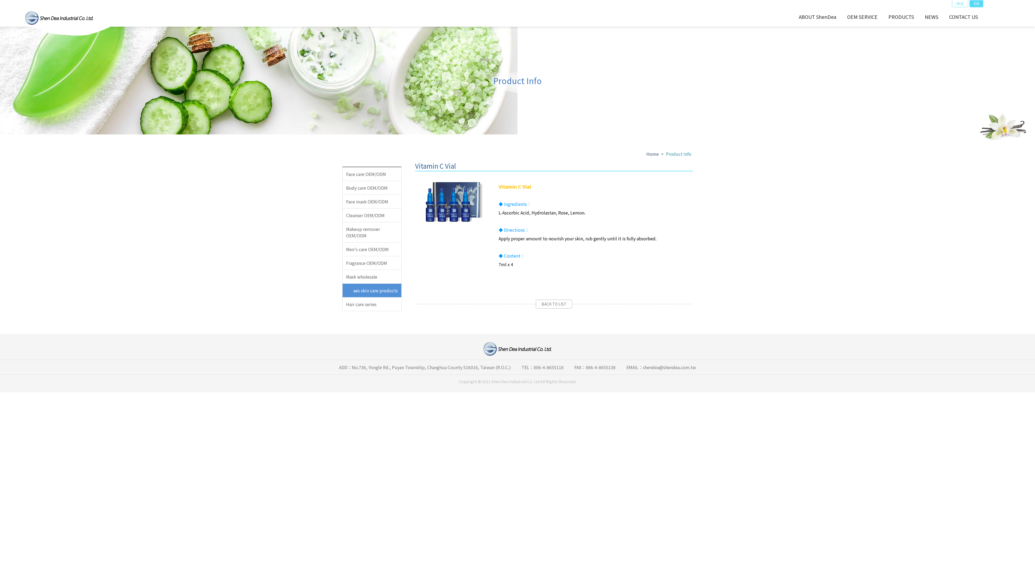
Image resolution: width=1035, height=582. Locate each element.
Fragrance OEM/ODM (366, 263)
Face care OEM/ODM (366, 174)
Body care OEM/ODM (367, 188)
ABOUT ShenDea (817, 16)
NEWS (931, 16)
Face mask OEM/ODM (367, 201)
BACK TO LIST (554, 304)
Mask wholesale (361, 276)
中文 (960, 3)
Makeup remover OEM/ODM (363, 232)
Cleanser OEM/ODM (365, 215)
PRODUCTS (901, 16)
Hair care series (361, 304)
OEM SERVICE (862, 16)
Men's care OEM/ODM (367, 249)
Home (652, 154)
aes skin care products (375, 290)
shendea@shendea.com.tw (669, 367)
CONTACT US (963, 16)
